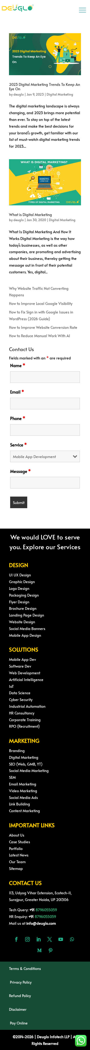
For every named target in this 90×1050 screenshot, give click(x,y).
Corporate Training (25, 719)
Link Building (19, 803)
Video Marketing (23, 790)
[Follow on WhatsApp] (71, 939)
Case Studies (19, 841)
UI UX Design (20, 574)
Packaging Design (24, 595)
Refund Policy (20, 995)
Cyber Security (21, 699)
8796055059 (46, 909)
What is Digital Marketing (30, 214)
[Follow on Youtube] (60, 939)
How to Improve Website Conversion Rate (43, 327)
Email (17, 392)
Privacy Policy (21, 982)
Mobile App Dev (22, 659)
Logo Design (19, 588)
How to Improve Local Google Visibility (40, 303)
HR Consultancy (21, 712)
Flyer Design (19, 601)
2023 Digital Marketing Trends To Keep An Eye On (44, 86)
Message (20, 471)
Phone (17, 418)
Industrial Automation (27, 706)
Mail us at (32, 923)
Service (18, 445)
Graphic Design (22, 581)
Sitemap (16, 868)
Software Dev (20, 666)
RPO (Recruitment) (24, 726)
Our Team (17, 861)
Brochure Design (22, 608)
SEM (12, 777)
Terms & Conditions (25, 968)
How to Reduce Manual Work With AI (39, 335)
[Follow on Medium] (39, 950)
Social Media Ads (23, 797)
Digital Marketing (60, 94)
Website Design (22, 621)
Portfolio (16, 848)
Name (17, 365)
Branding (17, 750)
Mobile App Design (25, 635)
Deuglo (50, 1036)
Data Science (19, 692)
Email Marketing (22, 783)
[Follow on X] (49, 939)
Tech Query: (22, 909)
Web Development (24, 672)
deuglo (18, 94)
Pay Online (19, 1022)
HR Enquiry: (22, 916)
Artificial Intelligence (26, 679)
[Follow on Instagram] (27, 939)
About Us (16, 834)
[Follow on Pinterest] (50, 950)
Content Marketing (24, 810)
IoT (11, 686)
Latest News (18, 854)
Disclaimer (18, 1009)
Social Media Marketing (29, 770)
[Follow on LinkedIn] (38, 939)
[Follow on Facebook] (16, 939)
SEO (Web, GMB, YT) (25, 763)
